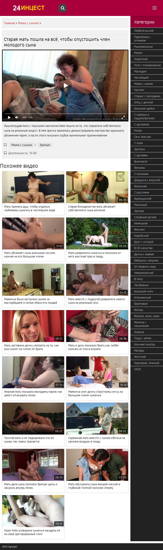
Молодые (140, 71)
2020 (137, 369)
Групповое (141, 304)
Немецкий (140, 223)
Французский (142, 198)
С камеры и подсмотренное (144, 116)
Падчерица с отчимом (142, 38)
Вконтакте (140, 161)
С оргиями (140, 155)
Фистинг (139, 229)
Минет (138, 53)
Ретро (138, 130)
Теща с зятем (142, 338)
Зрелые (45, 145)
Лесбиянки (141, 285)
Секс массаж (142, 137)
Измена (139, 332)
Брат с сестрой (143, 242)
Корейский (141, 236)
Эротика (139, 149)
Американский (143, 273)
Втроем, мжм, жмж (146, 316)
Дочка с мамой (144, 254)
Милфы (139, 350)
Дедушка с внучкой (147, 180)
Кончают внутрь (144, 344)
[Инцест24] (30, 8)
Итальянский (142, 297)
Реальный (140, 205)
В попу (138, 279)
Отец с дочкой (143, 102)
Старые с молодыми (147, 96)
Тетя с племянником (147, 65)
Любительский (143, 31)
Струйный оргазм (145, 217)
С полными (141, 174)
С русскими (141, 192)
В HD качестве (143, 248)
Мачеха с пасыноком (141, 324)
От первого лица (145, 266)
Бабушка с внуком (146, 260)
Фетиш (138, 310)
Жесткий (140, 357)
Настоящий (141, 77)
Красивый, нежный (146, 363)
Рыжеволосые (143, 46)
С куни (138, 143)
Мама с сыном (21, 145)
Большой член (143, 291)
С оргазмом (141, 124)
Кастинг (139, 90)
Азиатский (140, 59)
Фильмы (139, 168)
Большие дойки (144, 108)
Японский (140, 186)
